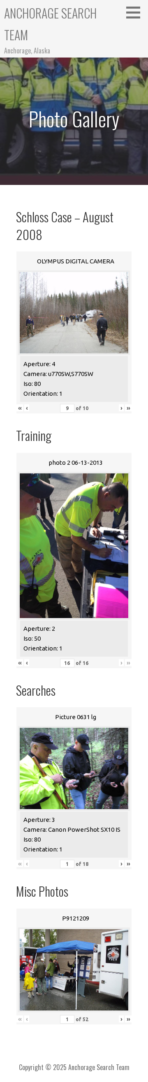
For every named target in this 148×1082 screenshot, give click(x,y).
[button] (136, 12)
